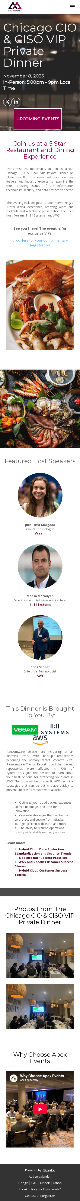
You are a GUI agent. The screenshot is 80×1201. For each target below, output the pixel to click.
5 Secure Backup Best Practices (43, 858)
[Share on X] (7, 102)
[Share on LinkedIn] (16, 102)
